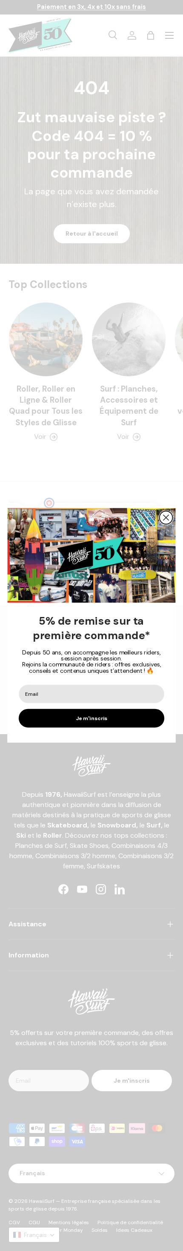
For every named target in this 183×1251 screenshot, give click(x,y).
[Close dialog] (166, 518)
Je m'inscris (92, 718)
